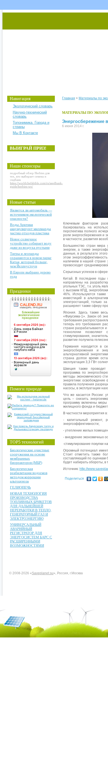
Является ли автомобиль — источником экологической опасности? (31, 214)
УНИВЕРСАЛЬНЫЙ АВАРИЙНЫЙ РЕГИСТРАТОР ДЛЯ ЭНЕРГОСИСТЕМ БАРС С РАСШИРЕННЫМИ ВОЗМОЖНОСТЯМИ (31, 535)
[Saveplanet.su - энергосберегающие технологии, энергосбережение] (54, 48)
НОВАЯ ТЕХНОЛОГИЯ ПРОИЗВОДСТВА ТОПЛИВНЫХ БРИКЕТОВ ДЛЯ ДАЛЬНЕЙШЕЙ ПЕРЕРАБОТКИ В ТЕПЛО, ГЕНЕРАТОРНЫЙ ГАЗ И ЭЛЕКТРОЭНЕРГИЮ (31, 506)
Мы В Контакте (25, 133)
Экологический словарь (33, 106)
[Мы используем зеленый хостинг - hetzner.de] (31, 399)
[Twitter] (95, 478)
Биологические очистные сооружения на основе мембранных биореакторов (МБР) (29, 456)
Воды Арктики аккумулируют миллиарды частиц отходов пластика (30, 229)
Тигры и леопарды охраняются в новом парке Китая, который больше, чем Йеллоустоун (31, 260)
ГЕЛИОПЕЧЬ (20, 487)
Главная (68, 98)
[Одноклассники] (101, 478)
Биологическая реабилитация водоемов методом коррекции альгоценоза (28, 475)
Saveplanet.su (42, 573)
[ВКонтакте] (89, 478)
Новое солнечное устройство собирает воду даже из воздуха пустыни (31, 243)
